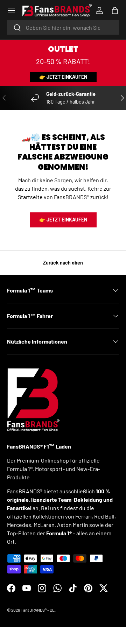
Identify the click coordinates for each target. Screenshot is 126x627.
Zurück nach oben (63, 263)
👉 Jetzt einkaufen (63, 77)
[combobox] (63, 27)
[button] (114, 10)
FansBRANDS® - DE (38, 609)
